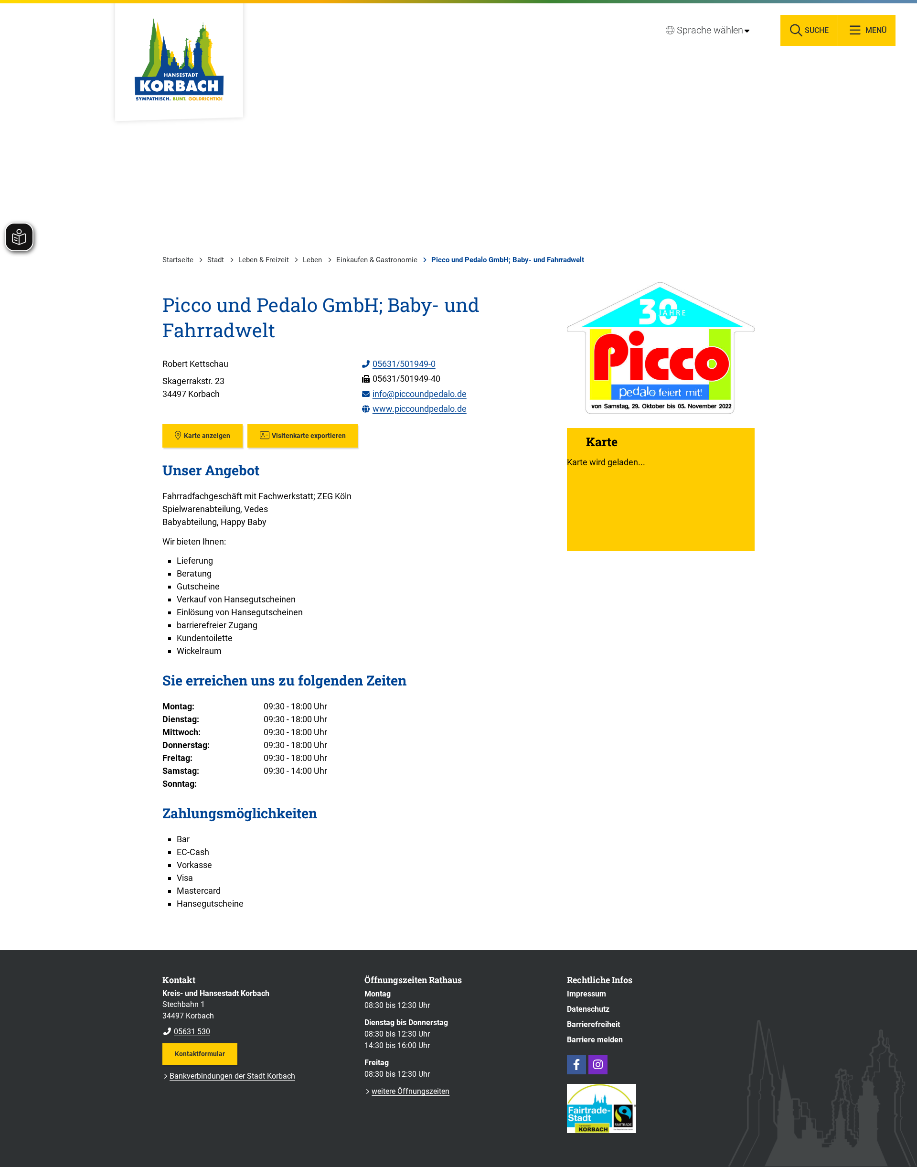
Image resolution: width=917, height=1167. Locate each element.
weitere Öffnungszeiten (410, 1091)
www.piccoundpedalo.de (414, 409)
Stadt (215, 260)
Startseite (177, 260)
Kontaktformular (200, 1054)
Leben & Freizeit (263, 260)
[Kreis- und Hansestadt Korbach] (256, 1012)
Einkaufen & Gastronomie (376, 260)
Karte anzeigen (207, 435)
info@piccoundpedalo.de (414, 394)
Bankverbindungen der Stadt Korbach (232, 1076)
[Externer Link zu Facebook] (576, 1064)
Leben (312, 260)
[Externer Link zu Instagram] (598, 1064)
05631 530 (186, 1031)
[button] (661, 348)
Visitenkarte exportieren (309, 435)
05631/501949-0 (398, 364)
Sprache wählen (710, 30)
